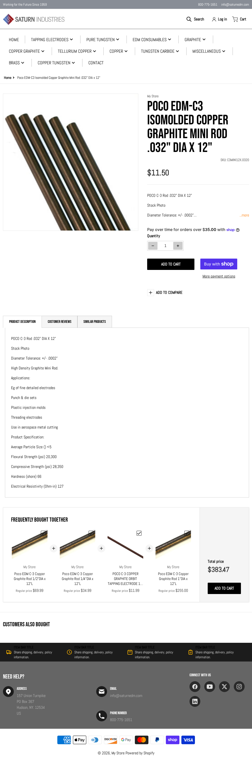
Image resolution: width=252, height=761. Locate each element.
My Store (118, 753)
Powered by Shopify (140, 753)
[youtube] (209, 686)
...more (244, 215)
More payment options (219, 276)
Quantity (153, 235)
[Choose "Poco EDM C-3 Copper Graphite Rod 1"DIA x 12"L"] (186, 533)
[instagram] (239, 686)
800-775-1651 (207, 4)
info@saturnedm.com (235, 4)
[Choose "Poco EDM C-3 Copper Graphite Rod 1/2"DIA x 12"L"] (43, 533)
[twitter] (224, 686)
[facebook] (194, 686)
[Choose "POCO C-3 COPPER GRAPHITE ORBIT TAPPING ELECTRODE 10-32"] (139, 533)
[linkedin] (194, 701)
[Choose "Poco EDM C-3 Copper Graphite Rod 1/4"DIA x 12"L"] (91, 533)
